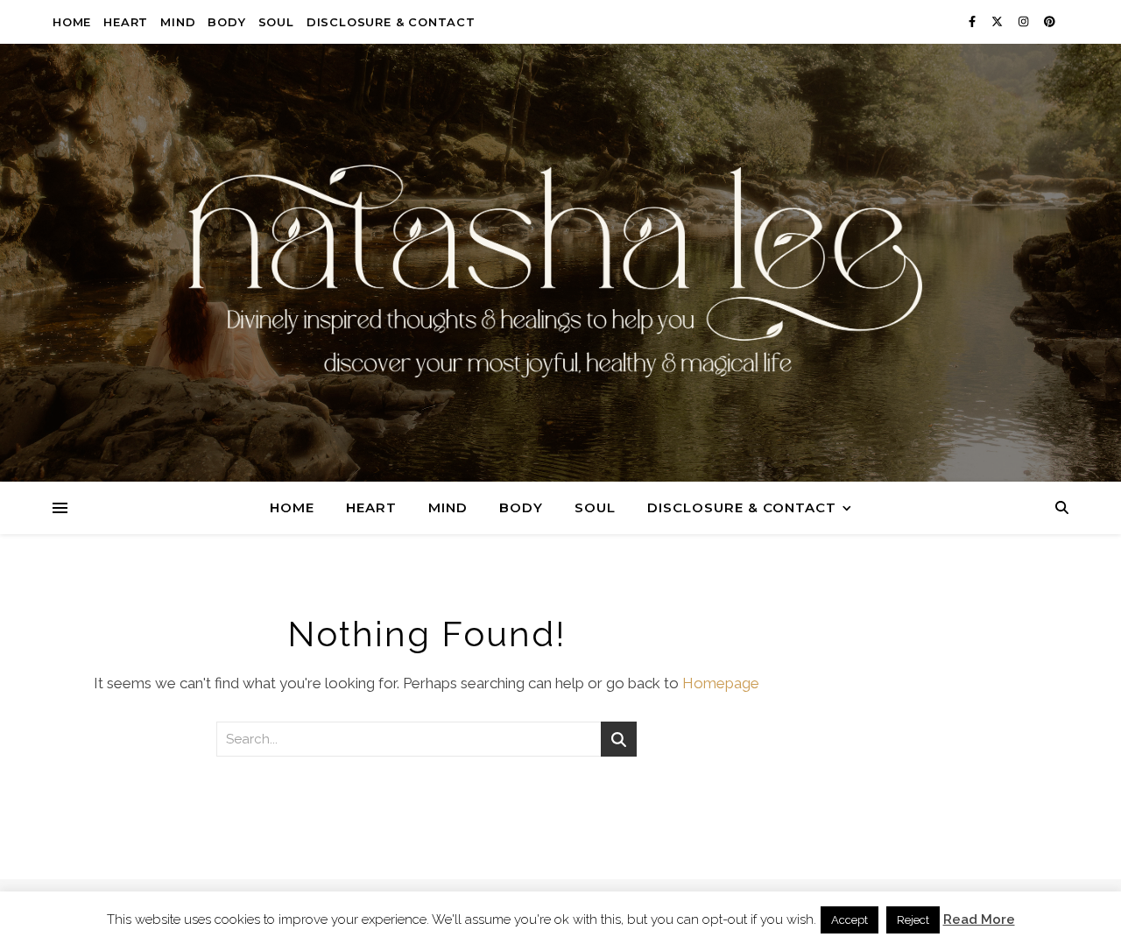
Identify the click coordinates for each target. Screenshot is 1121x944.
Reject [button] (913, 919)
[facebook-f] (973, 21)
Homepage (720, 683)
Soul (276, 22)
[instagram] (1025, 21)
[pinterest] (1049, 21)
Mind (177, 22)
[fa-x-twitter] (998, 21)
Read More (979, 919)
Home (72, 22)
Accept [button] (849, 919)
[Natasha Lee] (560, 271)
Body (226, 22)
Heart (125, 22)
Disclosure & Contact (391, 22)
